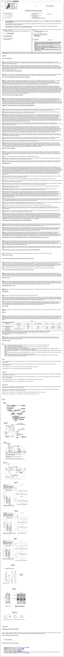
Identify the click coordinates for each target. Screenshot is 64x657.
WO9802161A (6, 639)
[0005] (28, 647)
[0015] (10, 639)
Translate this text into (3, 1)
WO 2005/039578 (34, 18)
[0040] (28, 652)
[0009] (23, 649)
